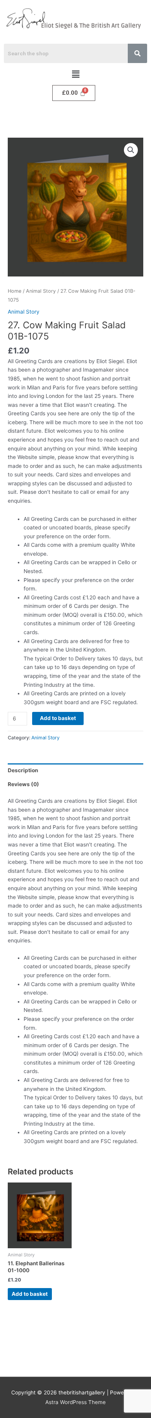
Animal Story (41, 291)
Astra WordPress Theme (75, 1402)
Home (14, 291)
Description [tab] (23, 770)
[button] (75, 74)
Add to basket (58, 718)
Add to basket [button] (30, 1294)
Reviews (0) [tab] (23, 784)
